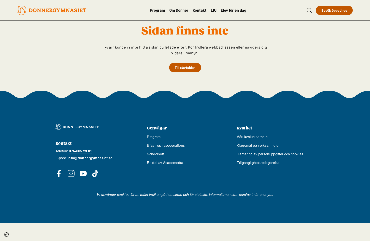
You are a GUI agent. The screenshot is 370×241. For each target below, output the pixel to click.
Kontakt (199, 10)
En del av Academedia (165, 162)
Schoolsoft (155, 153)
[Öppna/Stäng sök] (309, 10)
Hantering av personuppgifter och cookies (270, 153)
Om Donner (178, 10)
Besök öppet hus (334, 10)
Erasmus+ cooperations (166, 145)
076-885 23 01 (80, 150)
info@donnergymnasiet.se (90, 157)
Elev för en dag (233, 10)
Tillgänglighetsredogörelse (258, 162)
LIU (213, 10)
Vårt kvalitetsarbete (252, 136)
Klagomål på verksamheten (258, 145)
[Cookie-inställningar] (6, 234)
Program (157, 10)
